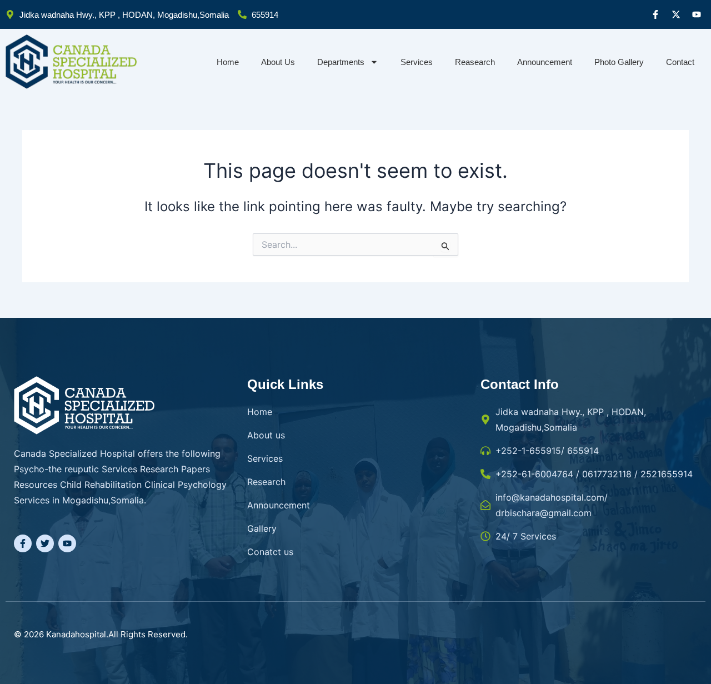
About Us (278, 62)
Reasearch (475, 62)
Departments (340, 62)
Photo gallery (619, 62)
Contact (680, 62)
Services (416, 62)
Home (228, 62)
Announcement (544, 62)
